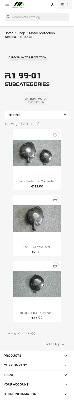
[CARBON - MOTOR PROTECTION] (36, 94)
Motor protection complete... (37, 181)
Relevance (37, 115)
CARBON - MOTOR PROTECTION (27, 57)
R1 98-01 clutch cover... (37, 247)
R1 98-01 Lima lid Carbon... (37, 313)
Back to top (54, 344)
